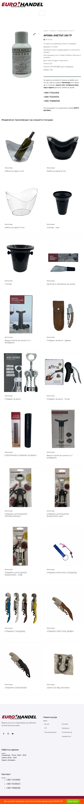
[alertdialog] (42, 801)
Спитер (8, 284)
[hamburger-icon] (42, 13)
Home (46, 31)
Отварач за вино (13, 399)
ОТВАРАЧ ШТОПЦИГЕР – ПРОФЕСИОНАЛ (16, 515)
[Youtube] (12, 733)
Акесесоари (9, 168)
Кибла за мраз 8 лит (56, 171)
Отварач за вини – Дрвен (59, 340)
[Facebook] (3, 733)
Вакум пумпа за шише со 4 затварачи (18, 341)
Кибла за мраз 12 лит (15, 227)
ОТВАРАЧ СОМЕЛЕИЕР (16, 688)
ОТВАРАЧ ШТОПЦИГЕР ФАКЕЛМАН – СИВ (16, 574)
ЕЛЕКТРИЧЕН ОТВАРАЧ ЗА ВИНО (20, 455)
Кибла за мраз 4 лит (14, 171)
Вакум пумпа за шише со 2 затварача (59, 456)
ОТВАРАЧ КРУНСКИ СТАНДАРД (62, 573)
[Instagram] (8, 733)
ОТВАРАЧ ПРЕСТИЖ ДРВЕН (60, 631)
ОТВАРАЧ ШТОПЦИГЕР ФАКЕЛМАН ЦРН (58, 515)
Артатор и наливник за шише (61, 284)
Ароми (53, 31)
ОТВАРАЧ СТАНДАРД (15, 631)
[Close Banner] (82, 801)
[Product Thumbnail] (34, 34)
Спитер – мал (53, 227)
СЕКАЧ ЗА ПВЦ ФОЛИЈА (58, 688)
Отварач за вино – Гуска (58, 399)
